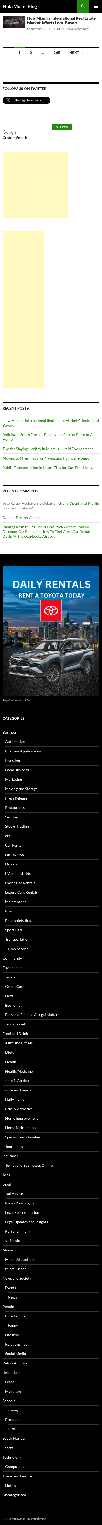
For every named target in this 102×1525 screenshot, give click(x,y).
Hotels (10, 1485)
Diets (9, 1052)
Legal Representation (22, 1212)
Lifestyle (12, 1335)
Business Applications (23, 751)
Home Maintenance (21, 1127)
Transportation (17, 939)
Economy (12, 1005)
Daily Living (14, 1099)
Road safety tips (18, 920)
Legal (7, 1184)
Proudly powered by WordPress (24, 1519)
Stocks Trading (17, 826)
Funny (13, 1325)
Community (12, 958)
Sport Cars (13, 930)
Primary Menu (95, 6)
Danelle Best (13, 517)
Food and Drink (15, 1033)
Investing (12, 760)
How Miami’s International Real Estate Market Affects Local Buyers (61, 20)
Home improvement (21, 1118)
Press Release (16, 798)
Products (12, 1419)
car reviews (14, 854)
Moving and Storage (21, 788)
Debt (9, 996)
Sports (8, 1447)
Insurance (11, 1156)
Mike (60, 29)
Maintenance (15, 901)
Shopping (10, 1410)
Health (10, 1061)
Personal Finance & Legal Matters (32, 1014)
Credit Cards (15, 986)
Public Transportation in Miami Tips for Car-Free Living (48, 467)
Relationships (16, 1344)
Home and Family (17, 1090)
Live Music (11, 1240)
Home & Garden (16, 1080)
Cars (6, 836)
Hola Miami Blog (20, 6)
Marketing (13, 779)
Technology (12, 1457)
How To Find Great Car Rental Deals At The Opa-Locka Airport (46, 533)
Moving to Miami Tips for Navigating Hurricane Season (47, 458)
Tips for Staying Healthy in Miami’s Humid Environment (48, 448)
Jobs (6, 1174)
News (12, 1297)
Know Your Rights (20, 1203)
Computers (14, 1466)
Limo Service (18, 948)
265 (57, 52)
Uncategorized (14, 1495)
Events (10, 1287)
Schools (9, 1400)
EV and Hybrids (18, 873)
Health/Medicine (19, 1071)
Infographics (13, 1146)
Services (12, 817)
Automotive (15, 741)
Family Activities (18, 1109)
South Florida (14, 1438)
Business (10, 732)
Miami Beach (15, 1269)
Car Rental (13, 845)
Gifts (12, 1429)
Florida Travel (14, 1024)
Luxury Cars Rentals (21, 892)
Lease (9, 1382)
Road (9, 911)
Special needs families (23, 1137)
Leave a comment (77, 29)
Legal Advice (13, 1193)
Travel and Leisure (17, 1476)
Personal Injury (17, 1231)
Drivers (11, 864)
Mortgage (13, 1391)
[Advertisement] (35, 185)
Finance (9, 977)
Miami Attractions (20, 1259)
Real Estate (11, 1372)
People (8, 1306)
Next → (76, 52)
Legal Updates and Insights (26, 1222)
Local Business (17, 770)
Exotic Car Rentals (20, 883)
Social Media (15, 1353)
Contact (35, 517)
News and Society (17, 1278)
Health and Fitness (18, 1043)
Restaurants (15, 807)
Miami (8, 1250)
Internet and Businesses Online (28, 1165)
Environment (13, 967)
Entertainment (17, 1316)
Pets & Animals (15, 1363)
